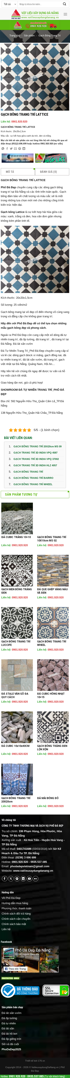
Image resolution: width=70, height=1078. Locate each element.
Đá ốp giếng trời (11, 1038)
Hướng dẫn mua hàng (15, 903)
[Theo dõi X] (11, 879)
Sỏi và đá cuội (10, 1044)
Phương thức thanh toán (16, 908)
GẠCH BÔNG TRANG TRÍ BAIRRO (33, 478)
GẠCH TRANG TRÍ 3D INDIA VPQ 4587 (35, 452)
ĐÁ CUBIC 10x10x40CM (15, 745)
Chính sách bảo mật (14, 924)
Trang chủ (14, 35)
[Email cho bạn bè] (15, 148)
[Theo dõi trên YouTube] (29, 879)
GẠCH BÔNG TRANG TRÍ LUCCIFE (15, 643)
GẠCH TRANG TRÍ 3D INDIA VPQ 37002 (36, 459)
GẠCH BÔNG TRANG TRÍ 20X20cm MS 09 (38, 446)
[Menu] (65, 14)
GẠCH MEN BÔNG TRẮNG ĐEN (16, 591)
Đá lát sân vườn (23, 343)
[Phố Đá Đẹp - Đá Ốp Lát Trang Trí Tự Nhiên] (35, 14)
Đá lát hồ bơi (9, 1033)
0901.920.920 (19, 121)
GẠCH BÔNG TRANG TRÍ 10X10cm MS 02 (51, 539)
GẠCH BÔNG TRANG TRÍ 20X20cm (15, 800)
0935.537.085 (39, 861)
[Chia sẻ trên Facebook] (7, 148)
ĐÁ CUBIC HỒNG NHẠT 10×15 (51, 695)
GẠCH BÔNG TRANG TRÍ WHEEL (33, 484)
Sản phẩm (29, 35)
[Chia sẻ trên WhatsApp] (2, 148)
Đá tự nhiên (9, 1023)
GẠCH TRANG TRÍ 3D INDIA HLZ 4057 (35, 465)
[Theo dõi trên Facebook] (4, 879)
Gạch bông (8, 212)
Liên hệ (6, 929)
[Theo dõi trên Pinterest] (17, 879)
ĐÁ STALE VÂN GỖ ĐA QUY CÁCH (14, 695)
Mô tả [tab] (10, 171)
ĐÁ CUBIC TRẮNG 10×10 (16, 537)
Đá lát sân (8, 1028)
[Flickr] (35, 879)
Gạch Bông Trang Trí (49, 35)
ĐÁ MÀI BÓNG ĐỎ (48, 798)
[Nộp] (64, 4)
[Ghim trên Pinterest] (19, 148)
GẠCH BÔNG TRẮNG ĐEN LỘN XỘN (52, 747)
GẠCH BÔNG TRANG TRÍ (28, 471)
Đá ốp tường (9, 1018)
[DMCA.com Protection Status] (10, 978)
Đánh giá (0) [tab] (48, 171)
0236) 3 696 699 (26, 857)
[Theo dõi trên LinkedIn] (23, 879)
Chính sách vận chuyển (16, 918)
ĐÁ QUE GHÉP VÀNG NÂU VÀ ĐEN (52, 591)
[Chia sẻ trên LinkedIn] (23, 148)
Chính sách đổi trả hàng (16, 913)
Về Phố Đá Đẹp (11, 898)
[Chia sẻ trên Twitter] (11, 148)
